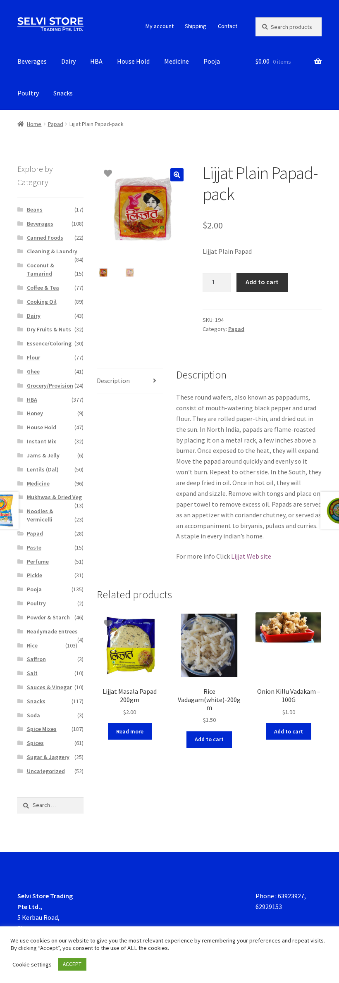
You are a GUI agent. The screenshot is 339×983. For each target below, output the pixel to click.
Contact (227, 26)
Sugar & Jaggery (48, 757)
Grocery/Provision (50, 385)
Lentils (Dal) (43, 469)
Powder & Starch (48, 617)
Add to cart (262, 282)
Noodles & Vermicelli (40, 515)
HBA (96, 61)
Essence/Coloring (49, 343)
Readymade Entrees (52, 631)
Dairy (68, 61)
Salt (32, 673)
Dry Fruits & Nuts (49, 329)
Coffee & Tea (43, 287)
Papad (55, 124)
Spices (35, 743)
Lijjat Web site (251, 556)
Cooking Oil (42, 301)
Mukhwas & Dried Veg (54, 497)
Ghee (33, 371)
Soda (33, 715)
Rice (32, 645)
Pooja (211, 61)
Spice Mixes (42, 729)
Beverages (32, 61)
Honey (35, 413)
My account (160, 26)
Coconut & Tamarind (40, 269)
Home (34, 124)
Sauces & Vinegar (49, 687)
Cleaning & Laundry (52, 251)
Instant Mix (41, 441)
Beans (35, 209)
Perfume (38, 561)
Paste (34, 547)
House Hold (133, 61)
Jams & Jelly (43, 455)
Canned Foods (45, 237)
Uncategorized (46, 771)
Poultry (28, 93)
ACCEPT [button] (72, 964)
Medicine (176, 61)
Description (113, 380)
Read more (129, 731)
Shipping (195, 26)
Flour (33, 357)
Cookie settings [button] (32, 964)
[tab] (130, 381)
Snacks (63, 93)
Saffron (36, 659)
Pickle (34, 575)
